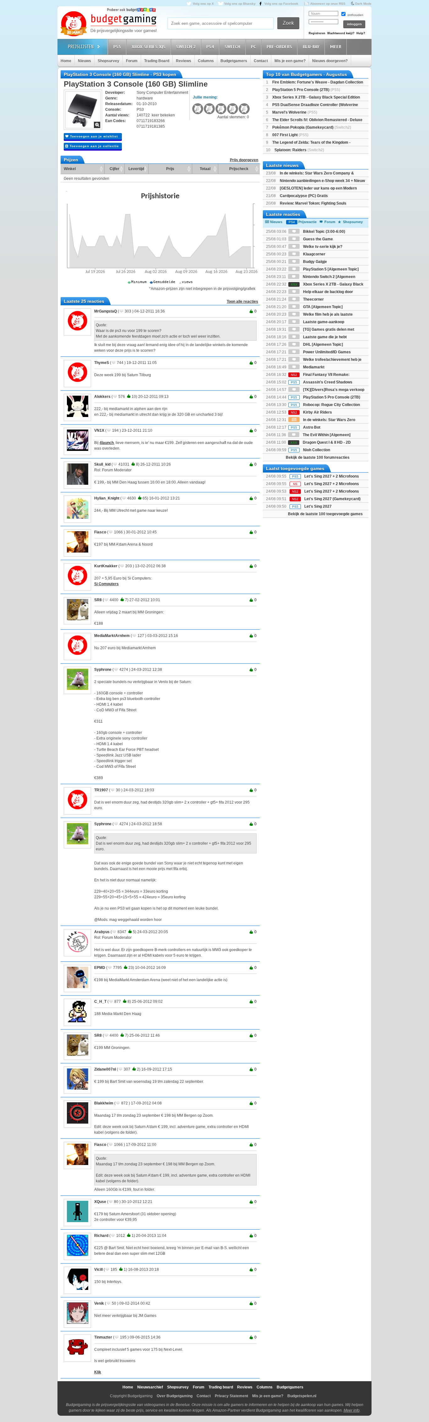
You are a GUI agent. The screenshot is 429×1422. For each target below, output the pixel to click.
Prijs (170, 169)
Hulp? (360, 33)
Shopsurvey (108, 61)
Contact (261, 61)
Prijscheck (238, 169)
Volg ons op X (203, 3)
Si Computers (106, 584)
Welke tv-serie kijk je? (322, 246)
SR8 (98, 600)
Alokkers (102, 396)
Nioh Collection (310, 450)
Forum (132, 61)
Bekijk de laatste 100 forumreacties (318, 457)
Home (66, 61)
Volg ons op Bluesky (240, 3)
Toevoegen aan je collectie (93, 146)
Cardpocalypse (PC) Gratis (304, 196)
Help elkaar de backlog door (327, 292)
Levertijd (136, 169)
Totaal (205, 169)
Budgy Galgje (314, 261)
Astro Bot (305, 427)
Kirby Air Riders (311, 412)
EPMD (99, 967)
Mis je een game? (290, 61)
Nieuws (84, 61)
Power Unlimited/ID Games (326, 352)
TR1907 (101, 790)
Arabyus (102, 932)
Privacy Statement (231, 1396)
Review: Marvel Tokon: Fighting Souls (313, 203)
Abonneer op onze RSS (327, 3)
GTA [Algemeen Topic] (322, 307)
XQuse (100, 1202)
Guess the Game (317, 239)
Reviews (183, 61)
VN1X (99, 430)
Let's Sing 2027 (318, 506)
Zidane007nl (105, 1069)
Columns (206, 61)
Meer (335, 47)
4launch (107, 443)
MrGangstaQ (105, 311)
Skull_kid (102, 464)
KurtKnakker (105, 566)
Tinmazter (103, 1337)
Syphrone (102, 669)
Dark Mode (363, 3)
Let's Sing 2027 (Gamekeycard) (332, 499)
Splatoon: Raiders (299, 150)
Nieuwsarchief (150, 1387)
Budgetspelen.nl (301, 1396)
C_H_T (100, 1001)
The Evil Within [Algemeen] (326, 435)
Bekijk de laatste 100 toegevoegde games (325, 514)
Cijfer (114, 169)
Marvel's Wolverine (294, 112)
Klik (97, 1372)
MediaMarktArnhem (112, 635)
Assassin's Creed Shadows (321, 382)
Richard (101, 1235)
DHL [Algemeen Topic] (322, 344)
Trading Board (156, 61)
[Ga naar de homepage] (108, 24)
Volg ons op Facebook (281, 3)
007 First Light (290, 135)
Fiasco (100, 532)
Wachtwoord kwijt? (341, 33)
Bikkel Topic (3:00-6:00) (323, 231)
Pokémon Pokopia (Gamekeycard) (311, 127)
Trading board (221, 1387)
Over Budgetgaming (175, 1396)
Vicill (98, 1269)
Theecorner (313, 299)
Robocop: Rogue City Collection (325, 405)
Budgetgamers (233, 61)
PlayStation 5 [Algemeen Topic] (330, 269)
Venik (99, 1303)
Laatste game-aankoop (323, 322)
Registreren (317, 33)
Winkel (70, 169)
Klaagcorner (313, 254)
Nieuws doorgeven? (330, 61)
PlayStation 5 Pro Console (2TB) (306, 90)
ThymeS (101, 363)
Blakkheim (103, 1103)
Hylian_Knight (106, 498)
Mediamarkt (313, 367)
